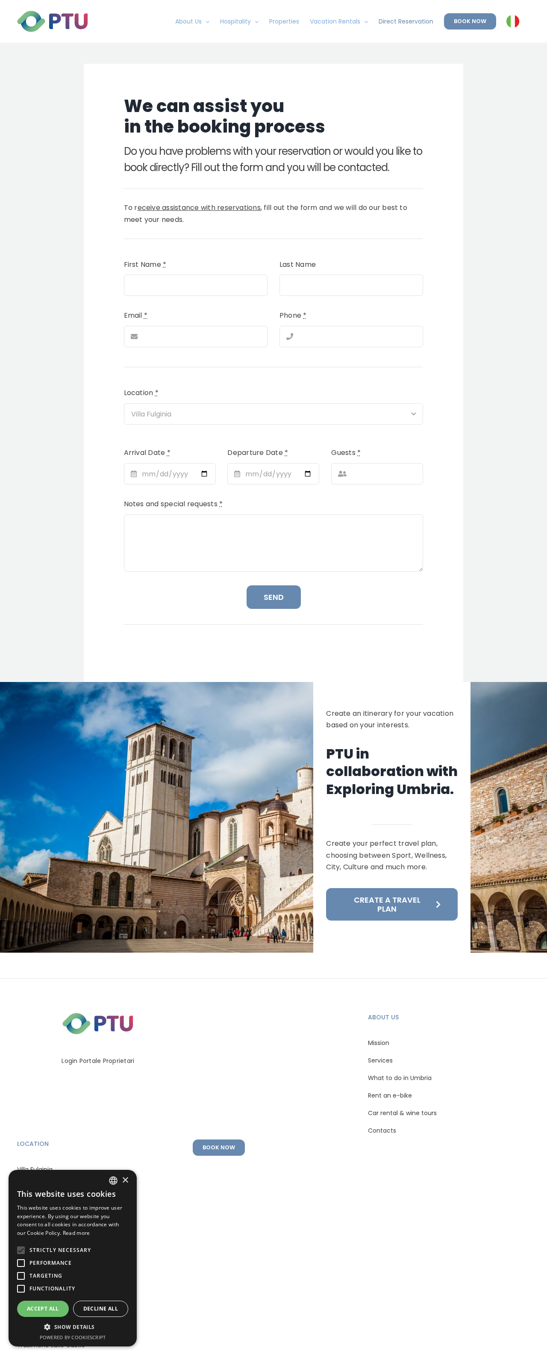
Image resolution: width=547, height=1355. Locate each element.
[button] (72, 1327)
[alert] (73, 1258)
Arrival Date (147, 453)
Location (141, 393)
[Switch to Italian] (512, 21)
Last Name (297, 264)
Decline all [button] (100, 1308)
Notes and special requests (173, 504)
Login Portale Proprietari (98, 1061)
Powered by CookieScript (73, 1337)
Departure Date (257, 453)
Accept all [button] (43, 1308)
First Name (145, 264)
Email (136, 315)
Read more (76, 1233)
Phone (293, 315)
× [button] (125, 1180)
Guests (346, 453)
